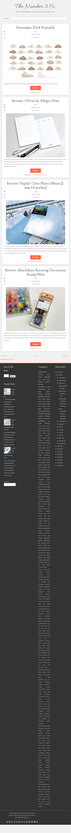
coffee (45, 465)
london (40, 531)
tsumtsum (47, 792)
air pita (45, 570)
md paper (47, 477)
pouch (44, 487)
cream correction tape (44, 509)
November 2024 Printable (35, 28)
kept (45, 670)
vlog (45, 796)
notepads (32, 175)
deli (45, 618)
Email (34, 822)
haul (49, 411)
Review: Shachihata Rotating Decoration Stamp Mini (35, 272)
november (40, 484)
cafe (39, 504)
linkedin (17, 822)
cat (43, 599)
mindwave (47, 694)
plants (48, 731)
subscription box (42, 387)
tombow (40, 440)
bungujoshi (41, 591)
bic (39, 582)
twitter (9, 822)
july (42, 474)
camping (44, 596)
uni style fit (47, 794)
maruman (40, 450)
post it (40, 487)
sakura (40, 411)
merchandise (41, 689)
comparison (41, 506)
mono (48, 699)
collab (48, 604)
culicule (40, 609)
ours (39, 718)
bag (45, 579)
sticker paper (42, 774)
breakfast (40, 587)
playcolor (40, 733)
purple (48, 548)
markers (48, 435)
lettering (40, 435)
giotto (39, 645)
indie (39, 474)
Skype (32, 822)
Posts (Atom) (10, 359)
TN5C (35, 31)
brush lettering (46, 501)
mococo (40, 699)
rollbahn (48, 743)
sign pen (43, 552)
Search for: (6, 481)
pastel (40, 423)
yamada (40, 804)
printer (40, 548)
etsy (49, 467)
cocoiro (48, 601)
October (61, 383)
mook (46, 533)
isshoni (40, 660)
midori (40, 404)
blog (49, 582)
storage (48, 413)
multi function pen (44, 535)
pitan (45, 728)
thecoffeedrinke (42, 784)
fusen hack (42, 516)
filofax (39, 631)
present (48, 738)
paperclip (47, 450)
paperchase (47, 540)
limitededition (41, 421)
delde (39, 616)
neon (48, 482)
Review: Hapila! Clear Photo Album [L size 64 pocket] (35, 185)
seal (49, 750)
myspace (19, 822)
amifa (48, 499)
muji (49, 421)
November (61, 380)
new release (46, 426)
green (48, 648)
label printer (46, 526)
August (61, 424)
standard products (44, 765)
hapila (42, 472)
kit (49, 521)
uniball (40, 560)
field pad (47, 628)
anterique (40, 577)
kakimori (45, 521)
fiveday (40, 470)
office (48, 716)
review (48, 374)
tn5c (49, 787)
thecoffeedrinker (38, 261)
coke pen (41, 604)
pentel (48, 399)
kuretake (40, 526)
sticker (48, 428)
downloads (47, 377)
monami (40, 482)
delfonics (47, 616)
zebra (39, 409)
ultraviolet (40, 794)
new (45, 704)
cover (48, 606)
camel (39, 596)
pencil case (47, 484)
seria (48, 489)
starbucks (47, 767)
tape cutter (46, 557)
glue (49, 433)
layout (48, 448)
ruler (39, 748)
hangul (48, 650)
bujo (39, 462)
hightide (40, 518)
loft (42, 477)
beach (48, 579)
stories (40, 457)
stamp (44, 428)
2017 (39, 496)
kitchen (45, 672)
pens (39, 379)
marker (40, 687)
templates (41, 782)
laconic (40, 528)
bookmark (40, 584)
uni (46, 494)
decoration (44, 467)
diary (39, 406)
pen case (40, 543)
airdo (48, 570)
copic (45, 606)
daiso (44, 379)
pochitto (48, 733)
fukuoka (48, 640)
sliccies (40, 755)
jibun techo (44, 662)
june (49, 665)
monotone (41, 701)
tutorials (48, 392)
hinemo (40, 655)
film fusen (47, 513)
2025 (59, 372)
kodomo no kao (44, 523)
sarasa (45, 489)
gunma (40, 650)
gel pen (40, 643)
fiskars (44, 631)
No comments (35, 37)
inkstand (43, 657)
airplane (40, 572)
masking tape (41, 413)
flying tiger (41, 635)
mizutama (47, 696)
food (45, 635)
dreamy (45, 623)
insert (39, 448)
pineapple (40, 728)
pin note (48, 726)
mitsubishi (41, 696)
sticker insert (46, 772)
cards (48, 596)
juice (49, 662)
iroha (48, 657)
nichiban (48, 709)
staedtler (47, 760)
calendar (47, 594)
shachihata (39, 348)
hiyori (48, 655)
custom (40, 511)
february (40, 513)
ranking (40, 743)
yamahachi (47, 804)
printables (47, 423)
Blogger (33, 813)
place (48, 728)
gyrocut (44, 650)
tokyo (48, 406)
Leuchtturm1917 (42, 567)
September (62, 421)
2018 (39, 430)
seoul (48, 550)
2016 (59, 465)
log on (47, 679)
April (60, 435)
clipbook (44, 601)
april (45, 577)
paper (39, 438)
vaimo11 (40, 796)
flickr (12, 822)
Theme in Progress (17, 815)
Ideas (48, 565)
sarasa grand (42, 750)
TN (43, 496)
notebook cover (44, 711)
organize (40, 540)
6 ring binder (46, 460)
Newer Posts (4, 356)
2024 (59, 375)
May (60, 432)
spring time (46, 757)
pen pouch (47, 543)
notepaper (47, 713)
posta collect (41, 738)
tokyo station (41, 789)
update (44, 560)
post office (46, 735)
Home (34, 356)
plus (39, 453)
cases (39, 599)
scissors (44, 550)
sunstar (40, 494)
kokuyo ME (41, 674)
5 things (47, 443)
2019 (48, 457)
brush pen (41, 401)
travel (39, 392)
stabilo (40, 760)
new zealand (41, 709)
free (49, 387)
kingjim (44, 448)
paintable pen (46, 718)
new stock (47, 706)
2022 (59, 449)
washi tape (47, 404)
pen (49, 389)
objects (40, 377)
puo (39, 740)
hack (39, 472)
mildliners (40, 533)
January (61, 443)
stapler (40, 767)
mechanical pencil (44, 479)
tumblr (24, 822)
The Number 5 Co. (35, 7)
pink (49, 545)
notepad (40, 538)
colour (39, 445)
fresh (48, 635)
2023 (47, 560)
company (40, 606)
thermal (44, 787)
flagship (40, 633)
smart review (46, 755)
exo (46, 626)
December (61, 377)
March (60, 438)
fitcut (48, 631)
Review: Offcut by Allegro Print (35, 101)
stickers (40, 394)
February (61, 440)
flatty (44, 633)
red (44, 743)
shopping (40, 491)
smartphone (47, 491)
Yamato (40, 570)
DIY (42, 430)
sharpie (48, 753)
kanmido (40, 667)
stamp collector (44, 762)
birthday (44, 582)
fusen (39, 399)
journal (48, 418)
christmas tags (46, 504)
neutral (40, 704)
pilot (43, 404)
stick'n (40, 772)
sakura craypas (46, 748)
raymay (40, 550)
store (43, 411)
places (40, 731)
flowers (44, 470)
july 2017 (41, 665)
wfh (39, 801)
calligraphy (43, 462)
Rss (37, 822)
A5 (42, 496)
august (40, 501)
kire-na (40, 672)
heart (39, 652)
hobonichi (47, 472)
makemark (47, 684)
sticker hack (46, 438)
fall (42, 628)
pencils (40, 545)
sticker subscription (44, 455)
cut (49, 609)
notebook (47, 382)
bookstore (47, 584)
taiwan (44, 457)
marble (48, 531)
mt (49, 533)
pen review (47, 396)
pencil (39, 428)
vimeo (29, 822)
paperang (40, 721)
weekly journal (46, 799)
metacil (48, 689)
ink (39, 657)
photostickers (41, 726)
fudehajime (41, 640)
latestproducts (46, 528)
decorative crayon (44, 613)
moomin (48, 701)
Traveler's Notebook (44, 416)
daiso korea (47, 430)
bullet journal (42, 418)
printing (44, 548)
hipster (45, 655)
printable (38, 92)
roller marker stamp (44, 745)
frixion (48, 470)
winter (43, 801)
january (40, 521)
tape (46, 411)
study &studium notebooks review (44, 777)
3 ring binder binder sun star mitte (44, 562)
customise (45, 609)
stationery (44, 175)
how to (47, 445)
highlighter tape (46, 652)
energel (48, 511)
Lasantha (33, 815)
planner (44, 406)
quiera (43, 740)
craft (49, 506)
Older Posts (66, 356)
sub (44, 779)
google (14, 822)
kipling (48, 670)
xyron (48, 801)
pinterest (22, 822)
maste (48, 687)
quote (48, 740)
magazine (40, 684)
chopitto (48, 599)
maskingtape (41, 389)
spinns (40, 757)
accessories (47, 409)
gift (49, 516)
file (43, 445)
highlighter (41, 396)
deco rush (41, 433)
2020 (43, 443)
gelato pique (46, 643)
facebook (7, 822)
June (60, 429)
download (47, 394)
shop (42, 453)
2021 (39, 460)
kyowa (40, 677)
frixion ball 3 (44, 638)
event (43, 626)
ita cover (44, 660)
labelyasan (41, 679)
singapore (38, 175)
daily (39, 611)
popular (40, 735)
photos (45, 545)
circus (39, 601)
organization (47, 538)
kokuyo (48, 401)
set (39, 552)
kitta (49, 672)
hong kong (47, 518)
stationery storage (44, 770)
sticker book (41, 555)
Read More (35, 88)
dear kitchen (46, 611)
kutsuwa (45, 474)
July (60, 427)
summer (48, 779)
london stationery (44, 682)
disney (44, 621)
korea (39, 426)
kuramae (47, 674)
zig (49, 494)
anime (48, 574)
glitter (44, 645)
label (48, 677)
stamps (48, 552)
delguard (40, 618)
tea (44, 494)
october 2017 (42, 716)
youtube (40, 806)
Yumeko (36, 191)
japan (44, 399)
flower (48, 633)
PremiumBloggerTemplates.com (22, 817)
